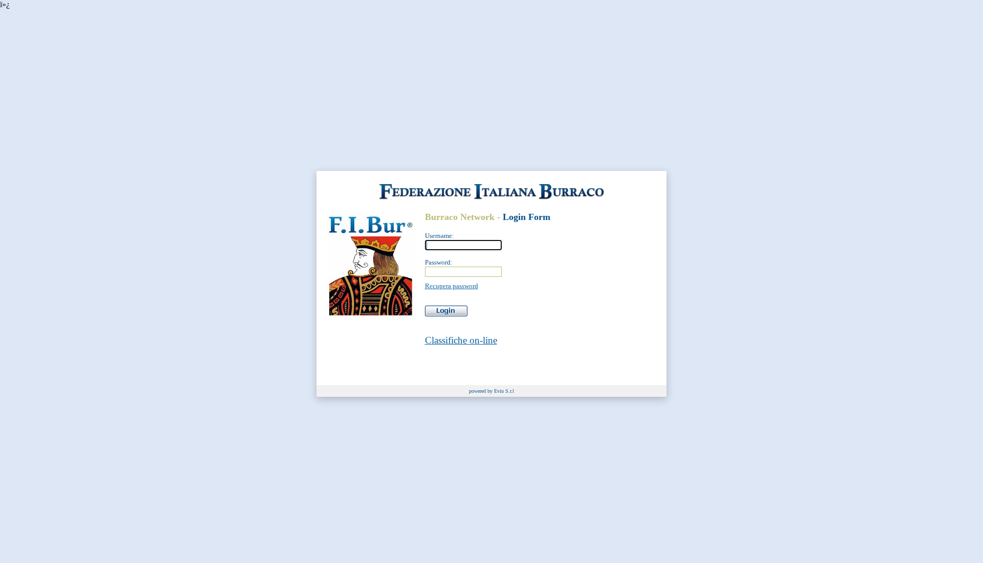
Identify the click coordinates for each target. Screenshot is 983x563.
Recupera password (451, 286)
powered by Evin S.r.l (491, 391)
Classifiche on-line (461, 340)
